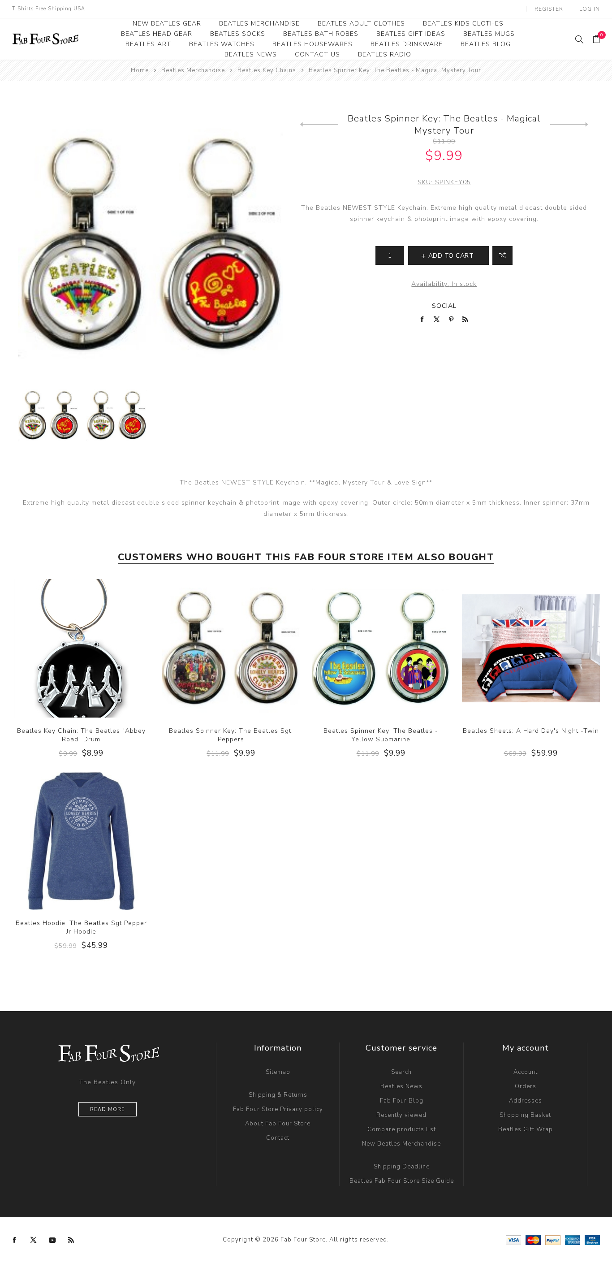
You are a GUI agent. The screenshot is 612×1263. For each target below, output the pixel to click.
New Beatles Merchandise (401, 1144)
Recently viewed (401, 1115)
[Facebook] (15, 1240)
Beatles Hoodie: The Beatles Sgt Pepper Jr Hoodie (81, 927)
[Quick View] (63, 648)
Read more (107, 1109)
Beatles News (401, 1086)
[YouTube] (52, 1240)
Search (401, 1072)
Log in (589, 9)
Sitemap (278, 1072)
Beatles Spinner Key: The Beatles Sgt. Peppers (231, 735)
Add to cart (99, 648)
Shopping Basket (525, 1115)
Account (525, 1072)
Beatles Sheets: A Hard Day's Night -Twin (531, 731)
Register (548, 9)
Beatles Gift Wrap (525, 1129)
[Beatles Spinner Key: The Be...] (569, 124)
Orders (525, 1086)
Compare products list (401, 1129)
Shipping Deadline (402, 1167)
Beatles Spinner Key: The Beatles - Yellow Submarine (380, 735)
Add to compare (81, 648)
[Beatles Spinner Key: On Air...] (319, 124)
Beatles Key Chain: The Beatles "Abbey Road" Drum (81, 735)
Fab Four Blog (401, 1101)
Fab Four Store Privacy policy (278, 1109)
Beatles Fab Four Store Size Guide (401, 1181)
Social (444, 306)
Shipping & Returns (278, 1095)
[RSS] (71, 1240)
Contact (277, 1138)
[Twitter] (33, 1240)
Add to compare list (502, 255)
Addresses (525, 1101)
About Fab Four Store (277, 1124)
